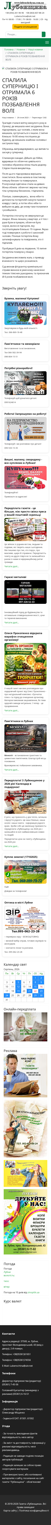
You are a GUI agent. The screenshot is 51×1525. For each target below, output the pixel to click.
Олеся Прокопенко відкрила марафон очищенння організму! (23, 636)
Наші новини (8, 117)
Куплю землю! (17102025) (20, 857)
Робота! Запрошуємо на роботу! (25, 413)
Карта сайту (10, 1510)
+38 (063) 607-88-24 (35, 12)
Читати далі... (11, 566)
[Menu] (47, 42)
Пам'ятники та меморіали (22, 343)
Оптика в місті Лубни (18, 902)
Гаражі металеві (15, 577)
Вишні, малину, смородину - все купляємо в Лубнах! (23, 461)
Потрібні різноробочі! (18, 368)
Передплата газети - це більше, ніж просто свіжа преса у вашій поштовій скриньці (25, 511)
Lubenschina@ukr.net (24, 16)
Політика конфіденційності (34, 1510)
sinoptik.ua (33, 1292)
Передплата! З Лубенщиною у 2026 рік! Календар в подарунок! (24, 784)
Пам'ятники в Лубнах (18, 721)
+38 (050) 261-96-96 (14, 12)
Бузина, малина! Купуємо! (21, 298)
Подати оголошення (25, 26)
